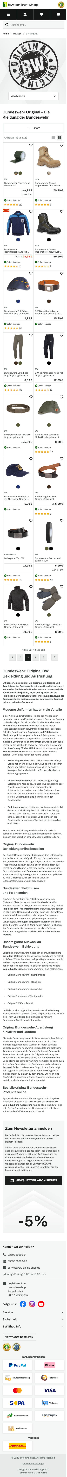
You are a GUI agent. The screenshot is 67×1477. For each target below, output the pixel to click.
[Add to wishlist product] (31, 145)
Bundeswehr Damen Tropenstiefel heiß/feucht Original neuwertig (47, 250)
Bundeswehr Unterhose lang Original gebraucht (16, 374)
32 (51, 451)
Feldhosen (56, 925)
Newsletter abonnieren (36, 1180)
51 (20, 328)
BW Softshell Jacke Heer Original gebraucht (16, 625)
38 (20, 390)
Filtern (36, 128)
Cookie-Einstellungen (33, 1463)
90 (20, 204)
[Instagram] (32, 1304)
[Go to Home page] (22, 4)
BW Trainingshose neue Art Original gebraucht (49, 374)
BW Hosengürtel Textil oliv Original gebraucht (17, 435)
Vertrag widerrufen (19, 1337)
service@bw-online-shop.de (24, 1267)
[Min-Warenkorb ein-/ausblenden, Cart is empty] (58, 14)
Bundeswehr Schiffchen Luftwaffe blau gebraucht (16, 312)
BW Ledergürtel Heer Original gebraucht (46, 497)
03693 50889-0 (17, 1254)
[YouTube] (41, 1304)
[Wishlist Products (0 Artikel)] (42, 14)
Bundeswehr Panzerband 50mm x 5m (17, 184)
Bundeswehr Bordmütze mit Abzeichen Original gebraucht (16, 497)
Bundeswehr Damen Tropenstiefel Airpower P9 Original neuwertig (48, 184)
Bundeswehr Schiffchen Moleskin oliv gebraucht (47, 435)
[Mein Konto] (25, 14)
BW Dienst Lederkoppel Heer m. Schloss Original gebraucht (47, 312)
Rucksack (8, 1067)
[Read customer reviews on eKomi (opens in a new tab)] (61, 4)
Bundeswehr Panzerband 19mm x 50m (48, 559)
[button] (33, 1312)
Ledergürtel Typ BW (14, 558)
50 (51, 579)
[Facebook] (23, 1304)
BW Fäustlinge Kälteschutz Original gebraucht (48, 625)
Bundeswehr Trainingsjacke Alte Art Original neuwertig (15, 250)
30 (20, 579)
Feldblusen (33, 732)
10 (51, 390)
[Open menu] (8, 14)
